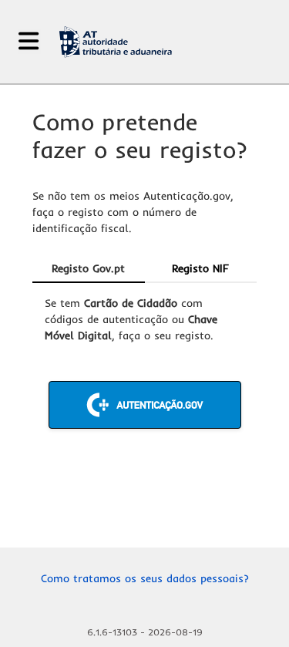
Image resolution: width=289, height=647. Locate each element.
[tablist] (144, 269)
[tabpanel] (144, 362)
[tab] (88, 269)
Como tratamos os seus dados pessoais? (145, 578)
